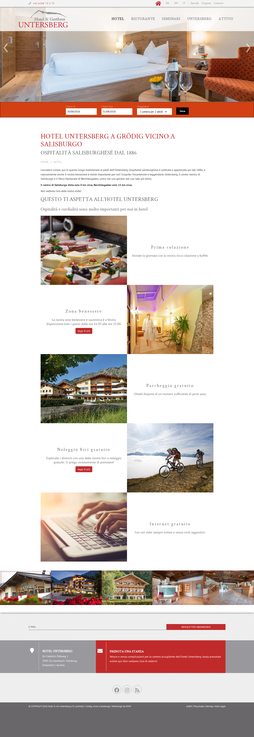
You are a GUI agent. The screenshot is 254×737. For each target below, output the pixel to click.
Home (45, 162)
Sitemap (209, 706)
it (184, 3)
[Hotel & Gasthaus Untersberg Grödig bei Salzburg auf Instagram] (127, 689)
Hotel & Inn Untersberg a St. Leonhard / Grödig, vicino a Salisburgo (79, 706)
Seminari (171, 19)
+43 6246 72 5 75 (44, 4)
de (167, 3)
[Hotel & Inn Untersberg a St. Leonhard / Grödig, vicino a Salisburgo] (43, 11)
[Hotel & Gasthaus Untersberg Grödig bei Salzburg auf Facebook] (116, 689)
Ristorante (143, 19)
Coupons (206, 3)
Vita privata (199, 706)
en (176, 3)
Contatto (218, 3)
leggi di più (84, 330)
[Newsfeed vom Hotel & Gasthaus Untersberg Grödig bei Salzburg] (137, 689)
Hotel (118, 19)
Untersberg (199, 19)
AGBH (189, 706)
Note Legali (220, 706)
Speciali (195, 3)
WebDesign (117, 706)
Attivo (226, 19)
